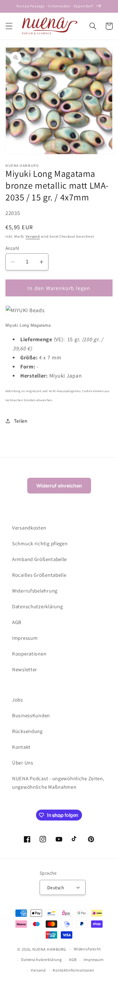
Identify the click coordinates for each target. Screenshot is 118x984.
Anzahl (12, 248)
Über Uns (22, 762)
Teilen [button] (21, 421)
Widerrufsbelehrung (34, 590)
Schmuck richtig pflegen (40, 543)
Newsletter (24, 669)
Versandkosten (29, 527)
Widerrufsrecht (87, 949)
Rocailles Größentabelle (39, 575)
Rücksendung (27, 731)
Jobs (17, 699)
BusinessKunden (31, 715)
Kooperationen (29, 653)
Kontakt (21, 747)
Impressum (25, 638)
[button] (9, 26)
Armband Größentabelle (39, 559)
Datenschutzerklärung (37, 606)
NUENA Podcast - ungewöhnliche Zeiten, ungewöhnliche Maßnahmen (58, 782)
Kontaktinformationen (73, 970)
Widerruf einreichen (59, 486)
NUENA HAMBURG (49, 949)
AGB (16, 622)
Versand (33, 236)
